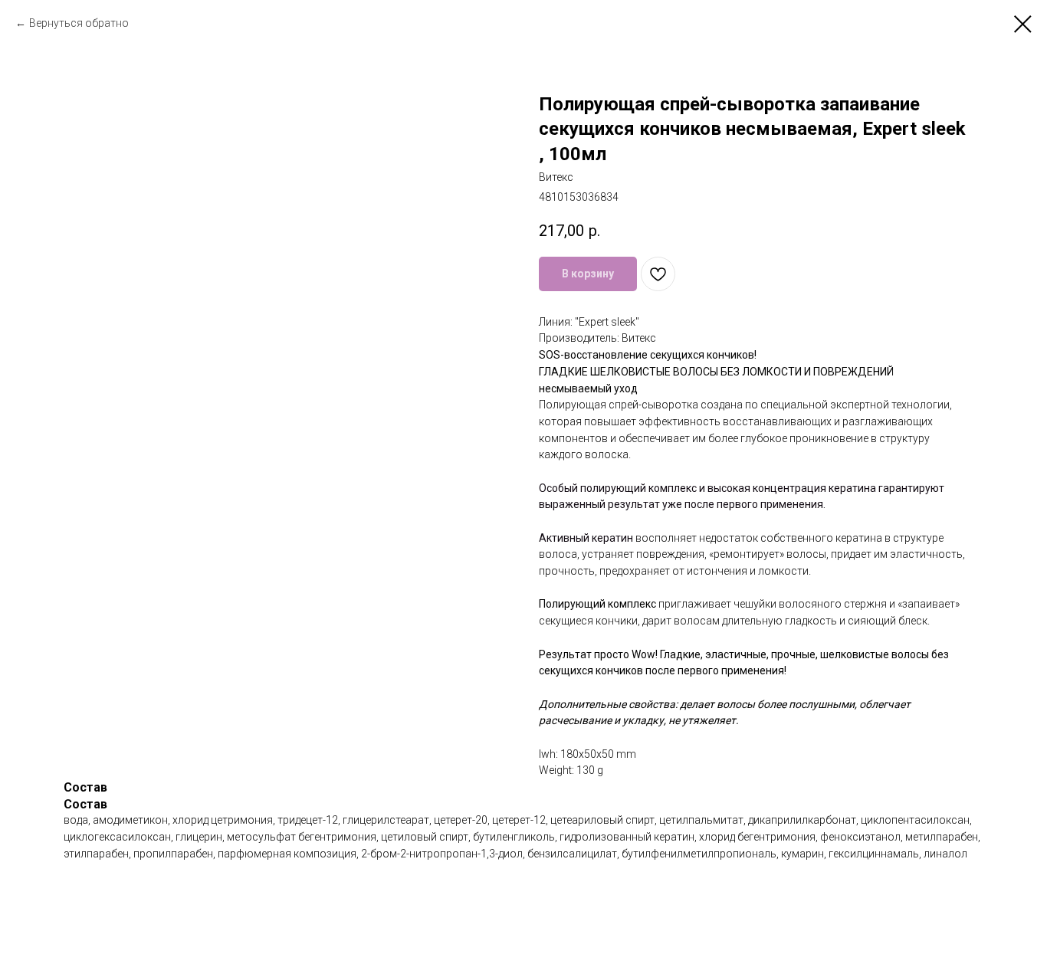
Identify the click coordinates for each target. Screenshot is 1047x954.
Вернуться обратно (79, 23)
